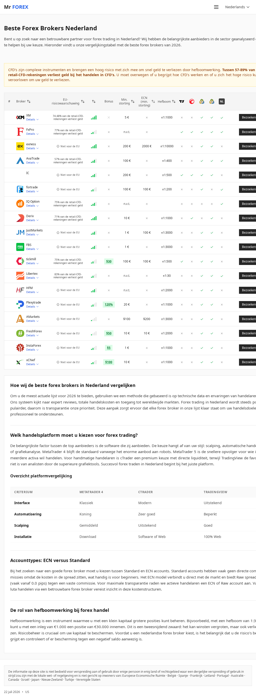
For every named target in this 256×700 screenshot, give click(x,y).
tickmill (31, 259)
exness (31, 144)
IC (27, 173)
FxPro (30, 130)
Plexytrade (33, 303)
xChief (30, 360)
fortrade (32, 187)
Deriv (30, 216)
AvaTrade (33, 159)
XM (28, 115)
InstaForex (33, 346)
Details (30, 119)
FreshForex (34, 331)
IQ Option (33, 202)
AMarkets (33, 317)
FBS (29, 245)
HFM (29, 288)
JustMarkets (34, 230)
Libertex (32, 274)
